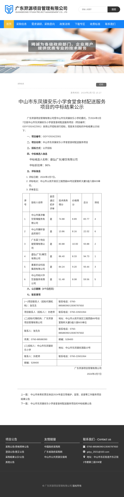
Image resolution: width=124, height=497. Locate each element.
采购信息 (21, 24)
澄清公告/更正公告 (14, 452)
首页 (8, 24)
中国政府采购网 (52, 446)
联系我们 (110, 24)
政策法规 (65, 24)
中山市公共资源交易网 (55, 457)
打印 (101, 85)
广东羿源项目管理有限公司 (58, 485)
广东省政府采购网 (53, 452)
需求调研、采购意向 (43, 24)
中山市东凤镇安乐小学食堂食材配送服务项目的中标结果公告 (61, 403)
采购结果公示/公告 (14, 457)
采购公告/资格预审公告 (17, 446)
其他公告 (10, 462)
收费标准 (95, 24)
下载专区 (80, 24)
